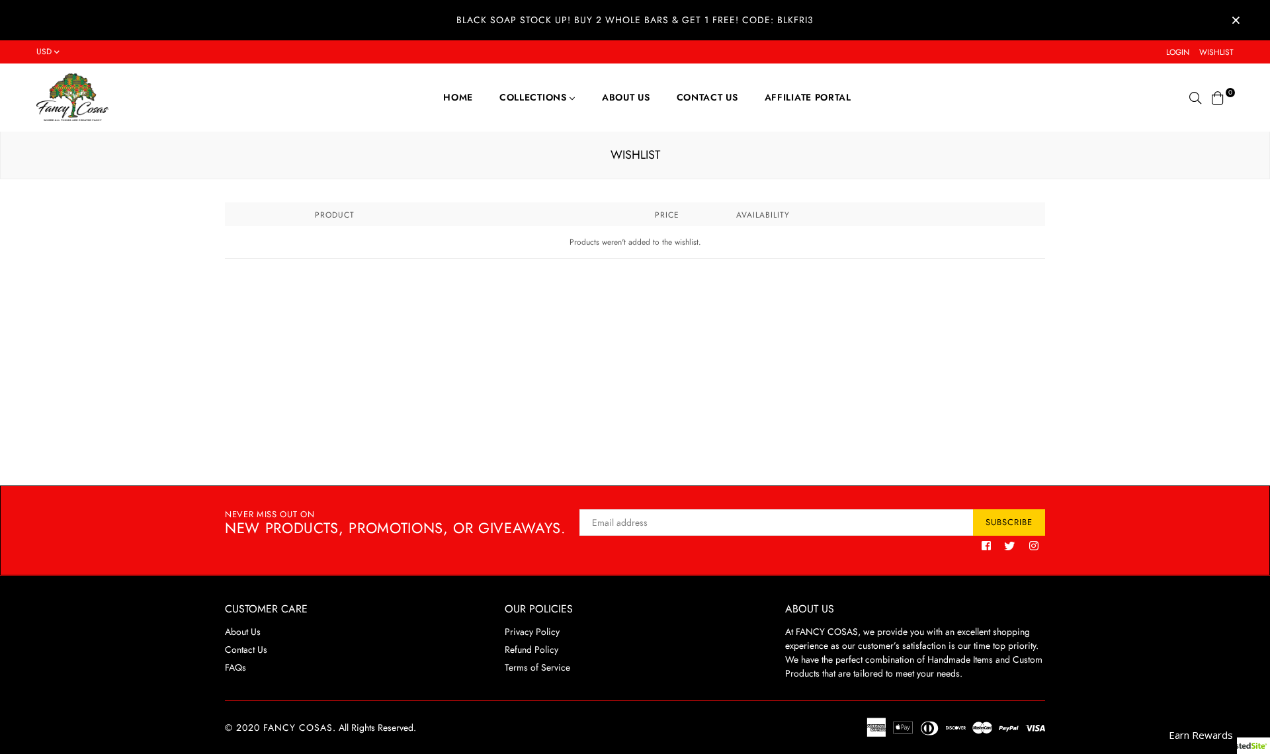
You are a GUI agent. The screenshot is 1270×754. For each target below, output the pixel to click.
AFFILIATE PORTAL (808, 97)
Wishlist (1216, 52)
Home (458, 97)
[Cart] (1218, 96)
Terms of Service (537, 667)
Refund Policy (531, 649)
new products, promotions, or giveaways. (395, 523)
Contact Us (707, 97)
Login (1177, 52)
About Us (626, 97)
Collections (534, 97)
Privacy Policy (532, 631)
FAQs (235, 667)
